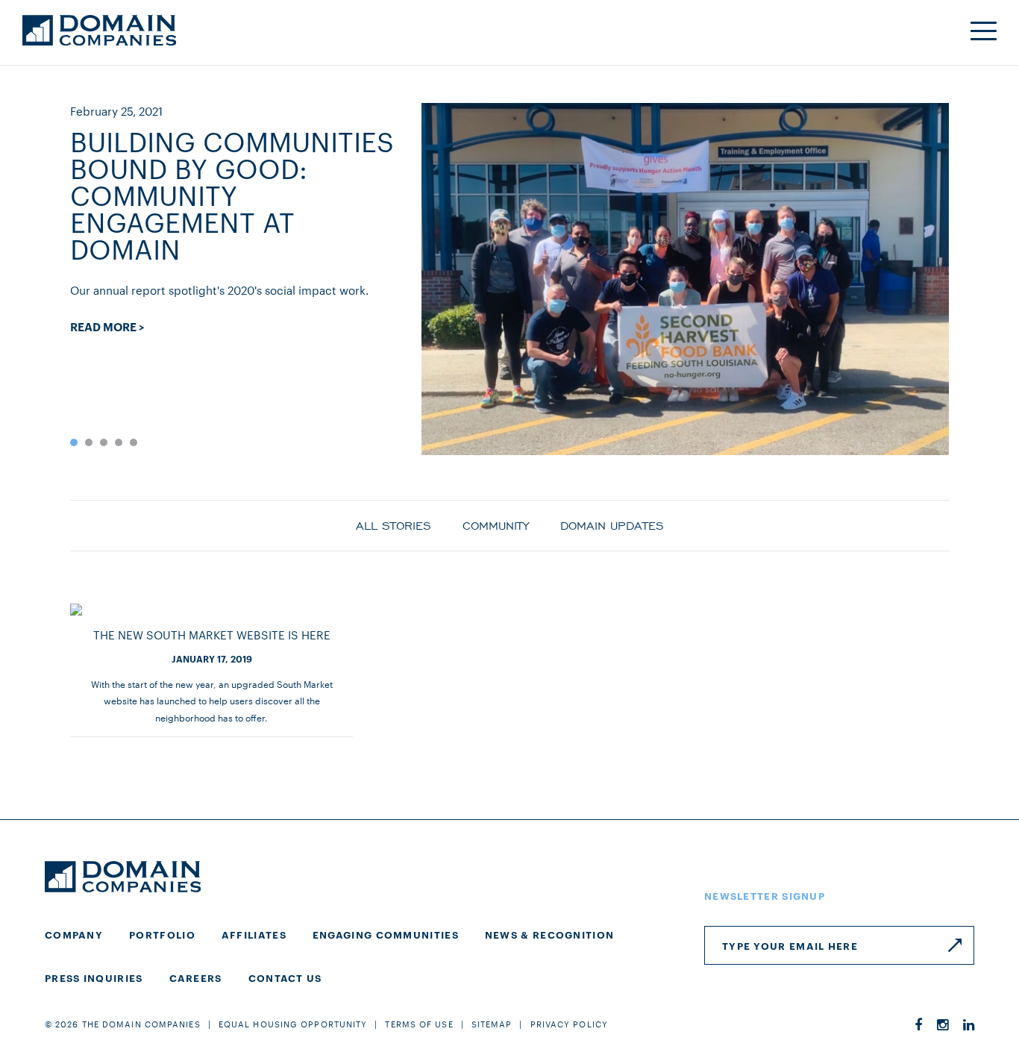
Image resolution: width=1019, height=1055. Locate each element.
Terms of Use (419, 1024)
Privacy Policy (569, 1024)
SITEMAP (491, 1024)
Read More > (107, 326)
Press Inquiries (94, 977)
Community (496, 524)
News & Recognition (549, 934)
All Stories (393, 524)
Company (74, 934)
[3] (103, 442)
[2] (89, 442)
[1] (74, 442)
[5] (133, 442)
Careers (195, 977)
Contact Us (285, 977)
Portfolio (162, 934)
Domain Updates (612, 524)
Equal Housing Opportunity (293, 1024)
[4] (118, 442)
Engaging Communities (386, 934)
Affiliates (254, 934)
